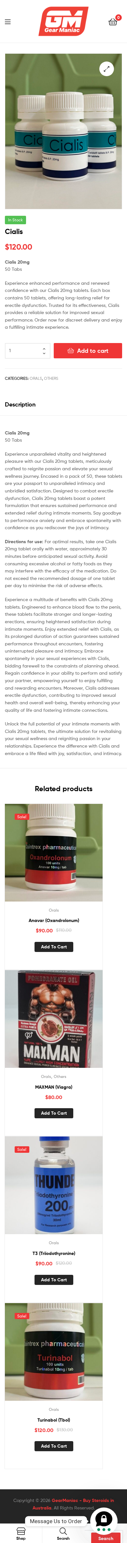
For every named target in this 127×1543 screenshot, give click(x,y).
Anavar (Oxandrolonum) (54, 920)
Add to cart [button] (54, 947)
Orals (36, 378)
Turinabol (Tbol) (53, 1420)
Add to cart (92, 350)
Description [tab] (20, 404)
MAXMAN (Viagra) (53, 1087)
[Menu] (12, 21)
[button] (106, 69)
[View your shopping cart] (112, 21)
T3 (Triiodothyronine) (54, 1253)
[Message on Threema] (104, 1521)
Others (51, 378)
